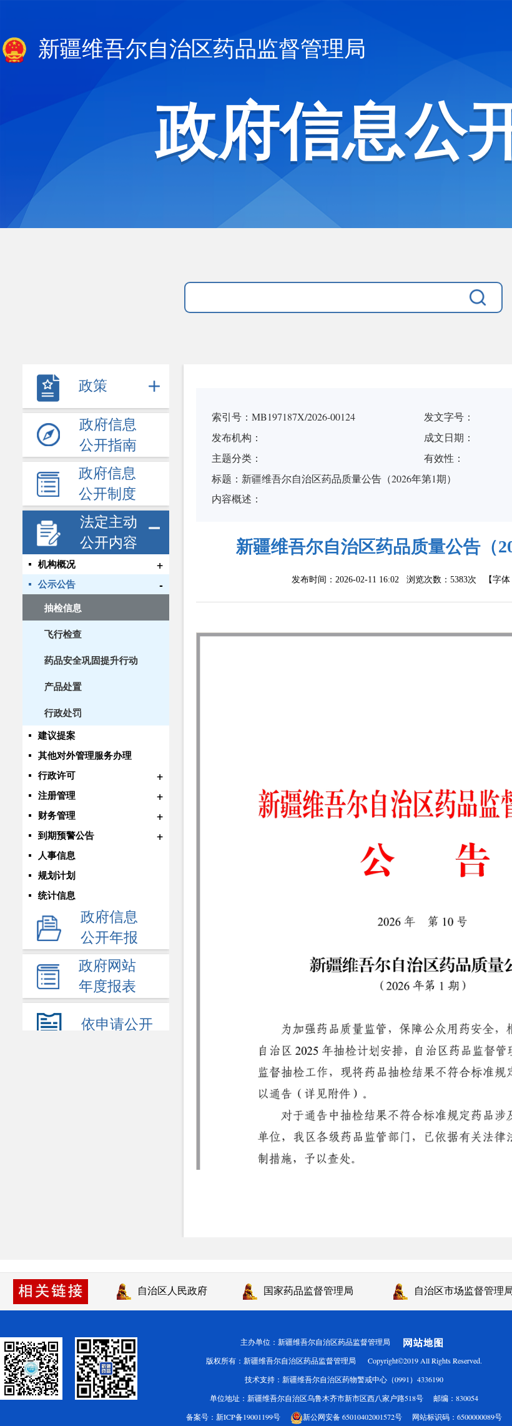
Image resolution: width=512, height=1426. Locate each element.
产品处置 (63, 686)
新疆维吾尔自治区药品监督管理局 (199, 49)
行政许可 (57, 775)
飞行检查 (63, 634)
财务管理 (57, 815)
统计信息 (57, 895)
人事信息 (57, 855)
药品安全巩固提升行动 (91, 660)
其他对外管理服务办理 (85, 755)
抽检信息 (63, 607)
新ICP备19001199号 (248, 1417)
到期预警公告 (66, 835)
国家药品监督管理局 (305, 1290)
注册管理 (57, 795)
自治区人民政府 (169, 1290)
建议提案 (57, 735)
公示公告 (57, 584)
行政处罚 (63, 712)
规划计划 (57, 875)
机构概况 (57, 564)
